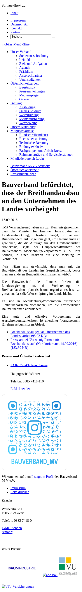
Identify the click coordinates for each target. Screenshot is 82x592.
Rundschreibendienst (33, 135)
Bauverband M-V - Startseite (30, 166)
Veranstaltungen (30, 79)
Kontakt (16, 28)
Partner (15, 32)
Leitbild (24, 60)
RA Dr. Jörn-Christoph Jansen (28, 365)
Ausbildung (27, 107)
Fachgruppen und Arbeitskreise (40, 150)
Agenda (24, 67)
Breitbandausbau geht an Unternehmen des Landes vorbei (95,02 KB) (40, 334)
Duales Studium (30, 111)
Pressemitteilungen (32, 91)
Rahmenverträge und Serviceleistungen (46, 154)
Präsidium (26, 71)
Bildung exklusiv (31, 146)
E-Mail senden (20, 389)
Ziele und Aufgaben (33, 63)
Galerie (24, 99)
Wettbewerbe (28, 123)
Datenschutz (19, 24)
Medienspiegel (29, 95)
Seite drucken (19, 492)
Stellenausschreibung (33, 56)
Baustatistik (27, 87)
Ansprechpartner (30, 75)
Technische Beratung (33, 143)
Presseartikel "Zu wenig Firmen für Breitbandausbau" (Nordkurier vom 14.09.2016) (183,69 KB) (43, 343)
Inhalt (14, 13)
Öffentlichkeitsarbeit (24, 170)
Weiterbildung (29, 115)
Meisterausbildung (32, 119)
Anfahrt (7, 532)
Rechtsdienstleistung (33, 139)
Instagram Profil (42, 476)
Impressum (18, 20)
